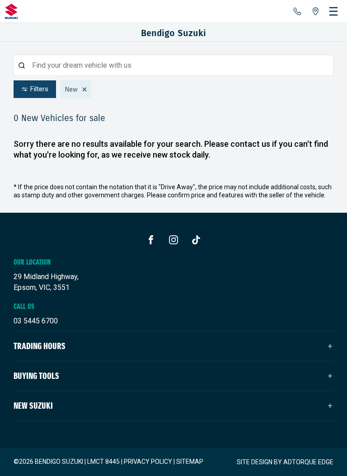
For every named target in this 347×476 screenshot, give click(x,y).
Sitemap (189, 461)
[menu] (333, 11)
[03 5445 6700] (297, 11)
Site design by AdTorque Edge (285, 462)
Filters (39, 89)
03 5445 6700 (36, 321)
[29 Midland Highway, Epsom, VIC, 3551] (315, 11)
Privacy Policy (148, 461)
